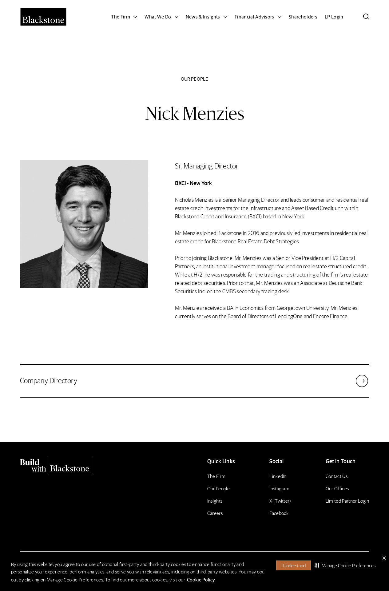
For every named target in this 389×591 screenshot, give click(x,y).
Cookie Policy (201, 579)
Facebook (279, 513)
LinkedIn (278, 476)
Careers (215, 513)
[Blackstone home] (62, 465)
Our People (218, 488)
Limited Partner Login (347, 500)
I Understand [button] (293, 565)
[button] (345, 565)
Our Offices (337, 488)
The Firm (216, 476)
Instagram (279, 488)
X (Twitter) (280, 500)
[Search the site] (366, 17)
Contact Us (336, 476)
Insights (215, 500)
